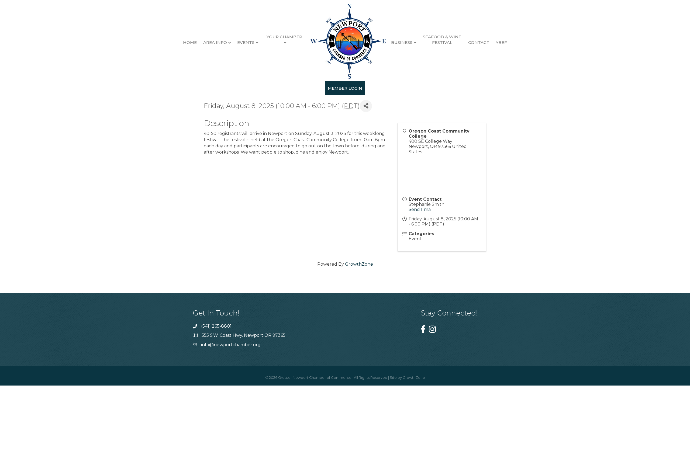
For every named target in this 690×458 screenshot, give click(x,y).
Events (245, 42)
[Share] (366, 106)
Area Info (215, 42)
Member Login (345, 88)
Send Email (421, 209)
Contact (478, 42)
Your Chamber (284, 36)
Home (190, 42)
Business (401, 42)
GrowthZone (359, 264)
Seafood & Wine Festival (442, 39)
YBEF (501, 42)
